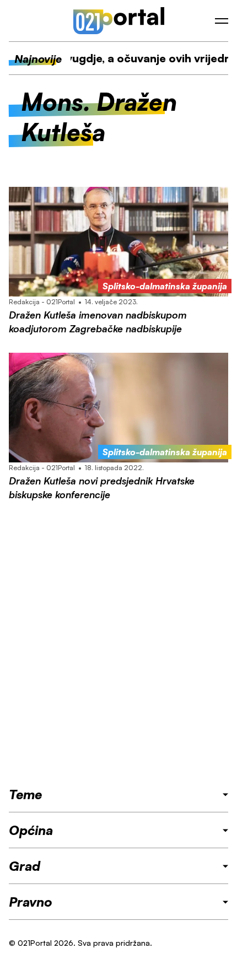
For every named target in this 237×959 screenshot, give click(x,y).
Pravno (30, 901)
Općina (31, 830)
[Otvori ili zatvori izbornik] (221, 21)
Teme (25, 794)
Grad (24, 866)
